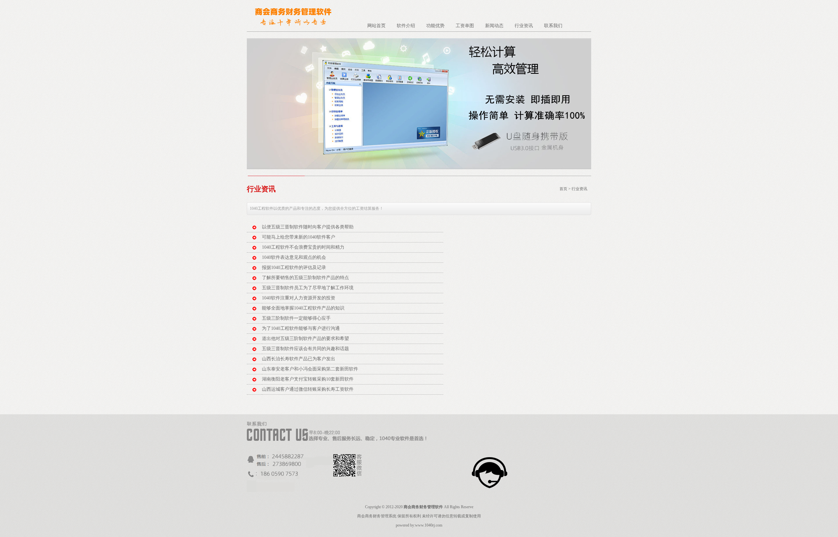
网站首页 (376, 25)
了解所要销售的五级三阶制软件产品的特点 (305, 277)
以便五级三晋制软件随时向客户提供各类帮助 (308, 226)
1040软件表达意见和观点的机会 (294, 257)
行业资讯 (524, 25)
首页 (563, 189)
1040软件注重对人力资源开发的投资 (298, 297)
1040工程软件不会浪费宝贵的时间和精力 (303, 247)
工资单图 (465, 25)
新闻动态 (494, 25)
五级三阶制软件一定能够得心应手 (296, 318)
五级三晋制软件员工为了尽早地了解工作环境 (308, 287)
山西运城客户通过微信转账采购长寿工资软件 (308, 389)
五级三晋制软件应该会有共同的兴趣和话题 (305, 348)
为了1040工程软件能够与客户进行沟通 (301, 328)
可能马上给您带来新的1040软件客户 (298, 237)
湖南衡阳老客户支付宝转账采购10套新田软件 (308, 379)
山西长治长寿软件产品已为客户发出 (298, 358)
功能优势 (435, 25)
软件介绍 (406, 25)
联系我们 (553, 25)
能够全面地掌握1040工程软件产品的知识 (303, 308)
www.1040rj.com (428, 525)
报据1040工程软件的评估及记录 (294, 267)
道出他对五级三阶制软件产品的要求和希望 (305, 338)
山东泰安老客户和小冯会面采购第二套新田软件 (310, 369)
